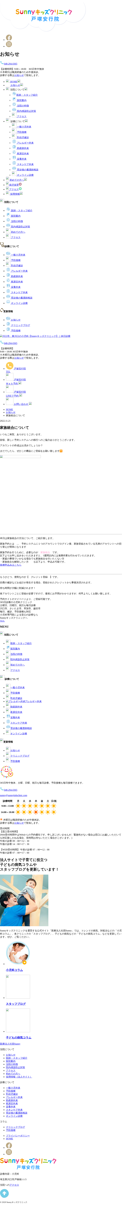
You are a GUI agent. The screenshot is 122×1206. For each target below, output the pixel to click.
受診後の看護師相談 (27, 169)
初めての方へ (18, 232)
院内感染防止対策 (26, 111)
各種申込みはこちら (10, 565)
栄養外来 (21, 159)
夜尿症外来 (23, 153)
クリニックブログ (20, 325)
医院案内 (21, 100)
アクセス (21, 116)
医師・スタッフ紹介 (27, 95)
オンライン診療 (25, 175)
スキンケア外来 (25, 164)
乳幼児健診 (23, 137)
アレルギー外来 (25, 143)
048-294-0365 (10, 63)
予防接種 (21, 132)
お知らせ (19, 75)
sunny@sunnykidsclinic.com (13, 795)
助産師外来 (23, 148)
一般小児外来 (24, 126)
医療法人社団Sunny (10, 1044)
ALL (2, 621)
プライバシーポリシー (18, 1135)
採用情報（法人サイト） (19, 1076)
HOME (9, 1138)
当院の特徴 (23, 105)
